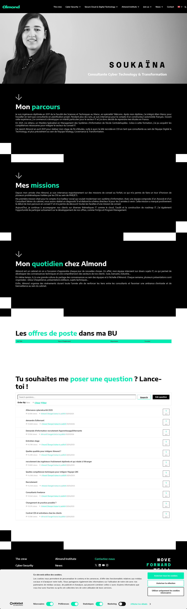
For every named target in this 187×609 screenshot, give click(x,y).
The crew (21, 558)
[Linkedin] (99, 565)
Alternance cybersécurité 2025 (39, 410)
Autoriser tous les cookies (165, 576)
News (58, 565)
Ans (166, 412)
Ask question (161, 397)
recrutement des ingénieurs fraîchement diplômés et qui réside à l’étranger (59, 461)
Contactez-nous (105, 558)
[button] (73, 7)
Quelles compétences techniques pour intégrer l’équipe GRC (52, 472)
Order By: (24, 402)
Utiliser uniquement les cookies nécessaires (166, 592)
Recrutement (31, 482)
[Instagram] (107, 565)
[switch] (74, 604)
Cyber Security (24, 565)
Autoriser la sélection (165, 583)
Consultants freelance (35, 492)
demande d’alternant (35, 420)
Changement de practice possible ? (41, 503)
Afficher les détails (139, 604)
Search (144, 397)
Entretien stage (32, 441)
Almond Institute (65, 558)
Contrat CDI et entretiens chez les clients (44, 513)
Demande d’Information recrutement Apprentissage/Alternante (54, 431)
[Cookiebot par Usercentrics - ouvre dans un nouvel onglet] (16, 604)
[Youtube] (103, 565)
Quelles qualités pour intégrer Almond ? (43, 451)
